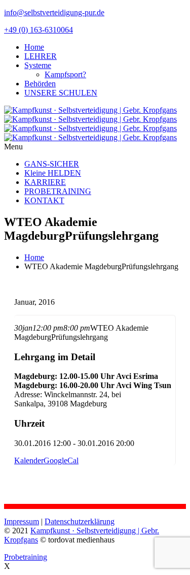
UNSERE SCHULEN (60, 92)
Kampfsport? (65, 74)
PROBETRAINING (57, 191)
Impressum (21, 521)
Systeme (37, 65)
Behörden (40, 83)
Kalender (29, 460)
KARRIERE (45, 182)
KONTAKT (44, 200)
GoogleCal (61, 460)
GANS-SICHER (51, 163)
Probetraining (25, 557)
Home (34, 47)
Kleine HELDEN (52, 173)
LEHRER (40, 56)
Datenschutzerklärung (80, 521)
